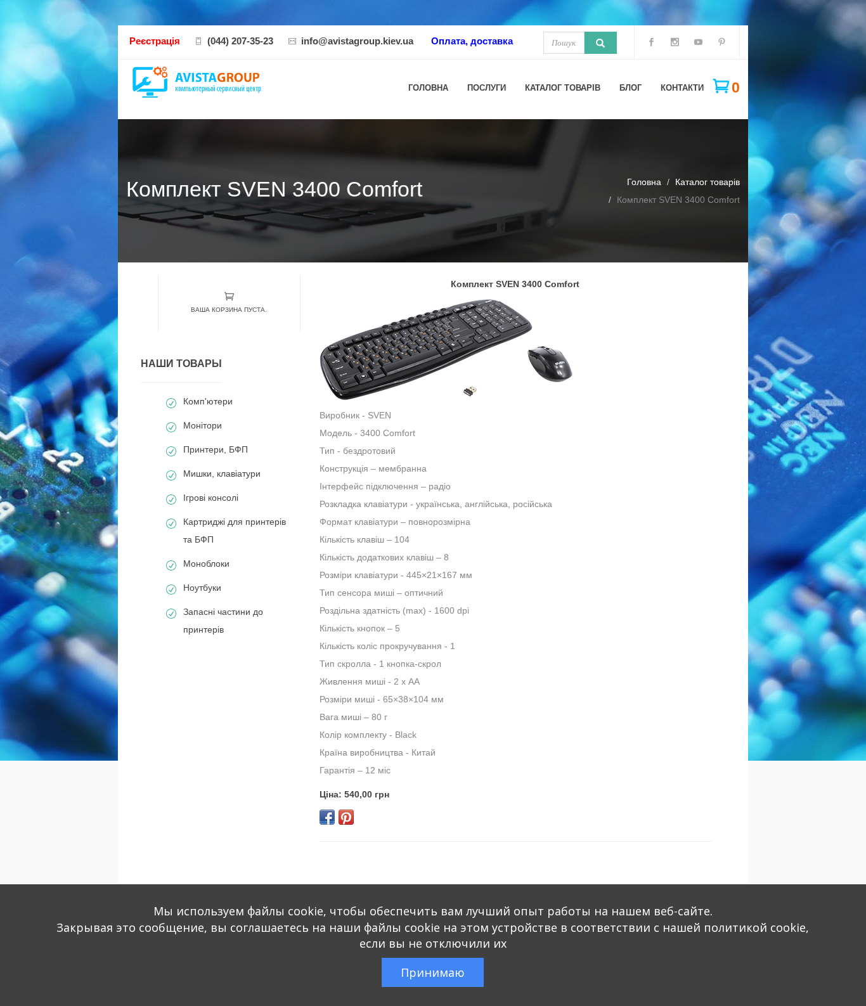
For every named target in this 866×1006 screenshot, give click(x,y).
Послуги (486, 88)
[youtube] (698, 44)
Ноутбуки (202, 588)
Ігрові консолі (210, 498)
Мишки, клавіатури (222, 473)
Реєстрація (154, 40)
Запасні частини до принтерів (223, 621)
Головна (428, 88)
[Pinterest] (721, 44)
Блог (630, 88)
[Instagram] (674, 44)
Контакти (682, 88)
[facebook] (651, 44)
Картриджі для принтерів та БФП (234, 531)
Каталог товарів (562, 88)
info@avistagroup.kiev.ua (357, 40)
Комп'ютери (208, 401)
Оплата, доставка (472, 40)
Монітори (202, 425)
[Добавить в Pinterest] (346, 817)
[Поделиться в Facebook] (327, 817)
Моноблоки (206, 563)
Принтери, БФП (215, 449)
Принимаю (433, 972)
